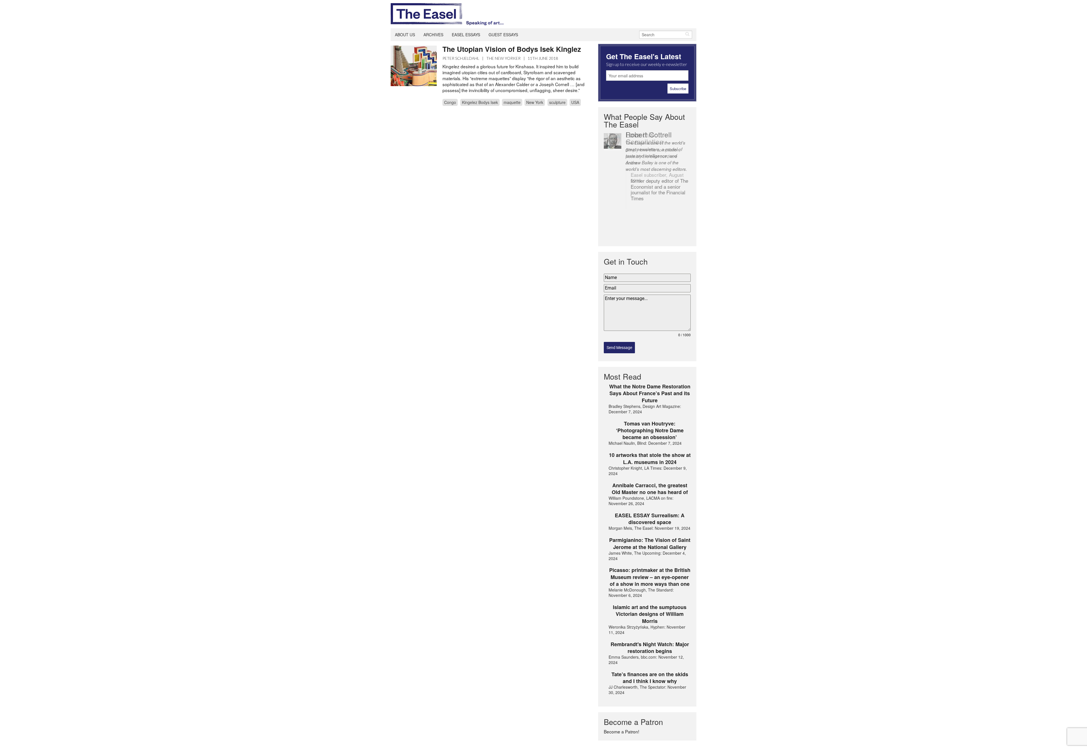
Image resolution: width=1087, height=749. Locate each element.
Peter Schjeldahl (460, 58)
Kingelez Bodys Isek (480, 102)
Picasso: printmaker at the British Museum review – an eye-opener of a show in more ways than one (649, 577)
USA (575, 102)
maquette (512, 102)
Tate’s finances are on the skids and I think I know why (649, 678)
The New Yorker (503, 58)
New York (534, 102)
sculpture (557, 102)
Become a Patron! (621, 731)
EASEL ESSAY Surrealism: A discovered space (649, 519)
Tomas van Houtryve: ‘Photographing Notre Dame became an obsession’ (650, 430)
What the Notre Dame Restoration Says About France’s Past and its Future (649, 393)
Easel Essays (466, 34)
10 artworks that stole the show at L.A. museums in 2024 (650, 458)
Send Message (619, 347)
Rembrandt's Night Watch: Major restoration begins (650, 648)
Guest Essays (503, 34)
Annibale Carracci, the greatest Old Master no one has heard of (650, 489)
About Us (405, 34)
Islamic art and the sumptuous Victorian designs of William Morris (649, 614)
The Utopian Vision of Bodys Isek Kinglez (511, 49)
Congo (450, 102)
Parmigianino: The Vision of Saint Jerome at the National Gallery (649, 543)
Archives (433, 34)
